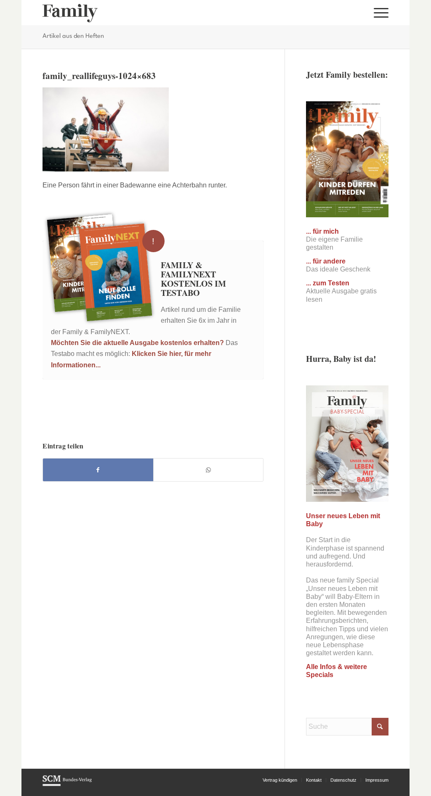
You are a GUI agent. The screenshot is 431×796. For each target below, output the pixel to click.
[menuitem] (378, 12)
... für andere (326, 261)
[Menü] (378, 12)
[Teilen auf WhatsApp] (208, 470)
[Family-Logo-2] (70, 12)
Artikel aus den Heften (73, 36)
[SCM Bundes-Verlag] (67, 784)
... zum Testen (327, 283)
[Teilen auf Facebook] (98, 470)
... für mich (322, 231)
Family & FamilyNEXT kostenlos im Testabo (193, 279)
